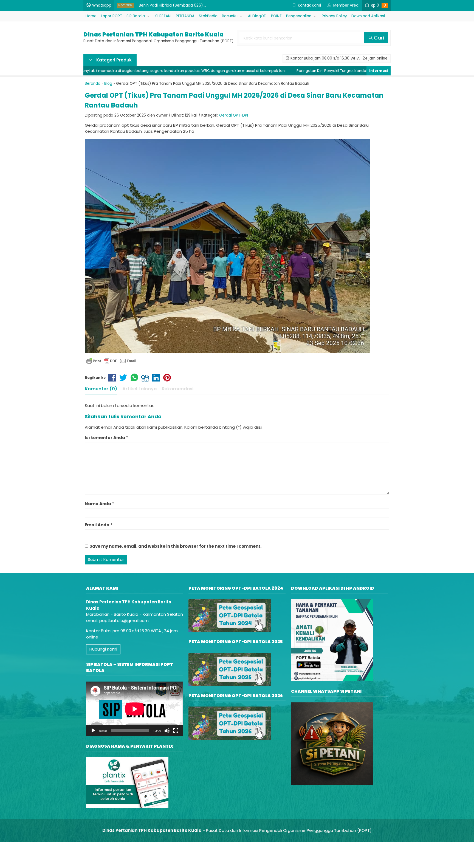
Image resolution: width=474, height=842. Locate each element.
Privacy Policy (334, 16)
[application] (134, 709)
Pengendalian (298, 16)
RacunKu (230, 16)
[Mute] (167, 730)
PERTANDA (185, 16)
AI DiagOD (257, 16)
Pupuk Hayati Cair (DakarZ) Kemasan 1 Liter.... (180, 5)
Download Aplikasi (368, 16)
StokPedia (208, 16)
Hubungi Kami (103, 649)
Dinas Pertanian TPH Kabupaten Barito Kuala (153, 34)
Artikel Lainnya (139, 389)
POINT (276, 16)
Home (91, 16)
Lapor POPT (111, 16)
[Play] (93, 730)
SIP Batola (135, 16)
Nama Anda (98, 504)
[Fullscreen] (176, 730)
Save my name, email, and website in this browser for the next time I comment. (175, 546)
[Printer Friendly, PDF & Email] (111, 361)
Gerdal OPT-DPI (233, 115)
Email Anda (97, 525)
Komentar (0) (101, 389)
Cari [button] (378, 37)
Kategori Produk (113, 60)
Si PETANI (163, 16)
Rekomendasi (177, 389)
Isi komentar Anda (105, 437)
